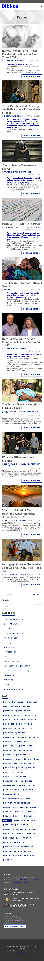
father (28, 750)
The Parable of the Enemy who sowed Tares (24, 899)
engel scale (10, 746)
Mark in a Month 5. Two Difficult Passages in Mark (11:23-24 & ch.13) (18, 513)
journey (9, 790)
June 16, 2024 (35, 415)
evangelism (26, 746)
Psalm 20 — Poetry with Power (21, 223)
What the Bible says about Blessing (18, 458)
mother (8, 803)
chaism (8, 715)
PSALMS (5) (8, 685)
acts (7, 702)
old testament (29, 807)
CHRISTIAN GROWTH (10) (13, 619)
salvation (10, 834)
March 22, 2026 (34, 116)
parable (9, 812)
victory (18, 855)
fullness (9, 759)
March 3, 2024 (35, 520)
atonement (19, 702)
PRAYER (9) (8, 680)
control (9, 733)
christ (8, 720)
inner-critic (11, 785)
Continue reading (32, 76)
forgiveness (24, 755)
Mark (24, 520)
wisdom (8, 860)
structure (21, 842)
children (31, 715)
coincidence (11, 724)
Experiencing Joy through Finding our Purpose (23, 905)
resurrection (11, 829)
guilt (20, 768)
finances (9, 755)
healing (31, 768)
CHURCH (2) (8, 629)
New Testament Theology (15, 411)
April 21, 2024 (35, 468)
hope (21, 772)
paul (32, 812)
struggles (10, 847)
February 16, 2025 (33, 351)
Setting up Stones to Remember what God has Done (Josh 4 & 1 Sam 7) (21, 567)
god (37, 759)
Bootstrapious (20, 951)
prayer (8, 820)
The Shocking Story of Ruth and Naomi (22, 284)
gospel (8, 763)
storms (8, 842)
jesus (24, 785)
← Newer (8, 594)
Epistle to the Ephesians (20, 882)
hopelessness (11, 777)
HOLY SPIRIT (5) (10, 652)
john (33, 785)
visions (30, 855)
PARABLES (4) (9, 675)
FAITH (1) (7, 643)
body (19, 711)
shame (32, 834)
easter (34, 737)
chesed (19, 715)
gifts (28, 759)
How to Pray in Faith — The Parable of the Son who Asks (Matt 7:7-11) (19, 53)
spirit (28, 838)
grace (19, 763)
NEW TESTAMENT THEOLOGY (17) (17, 666)
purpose (9, 825)
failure (8, 750)
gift (20, 759)
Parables (21, 61)
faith (19, 750)
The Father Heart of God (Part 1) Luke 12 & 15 (21, 406)
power (29, 816)
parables (21, 812)
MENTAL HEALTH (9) (11, 661)
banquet (33, 702)
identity (26, 777)
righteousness (29, 829)
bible (27, 706)
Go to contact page (15, 926)
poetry (18, 816)
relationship (23, 825)
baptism (9, 706)
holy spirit (10, 772)
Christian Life (10, 116)
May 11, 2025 (35, 289)
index (29, 781)
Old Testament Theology (30, 227)
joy (19, 790)
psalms (33, 820)
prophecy (20, 820)
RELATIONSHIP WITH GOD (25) (15, 689)
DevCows (22, 953)
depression (10, 737)
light (19, 794)
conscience (26, 728)
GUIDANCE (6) (9, 647)
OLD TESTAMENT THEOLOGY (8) (16, 671)
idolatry (9, 781)
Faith (13, 61)
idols (20, 781)
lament (8, 794)
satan (22, 834)
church (34, 720)
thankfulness (26, 847)
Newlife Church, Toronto (28, 879)
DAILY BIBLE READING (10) (14, 633)
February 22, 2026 (33, 174)
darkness (22, 733)
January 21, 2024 (34, 574)
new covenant (23, 803)
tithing (8, 851)
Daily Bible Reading (12, 520)
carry (29, 711)
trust (19, 851)
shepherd (9, 838)
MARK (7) (7, 657)
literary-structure (14, 798)
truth (29, 851)
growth (30, 763)
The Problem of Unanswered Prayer (20, 166)
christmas (21, 720)
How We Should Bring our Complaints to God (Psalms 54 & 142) (21, 341)
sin (19, 838)
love (30, 798)
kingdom (29, 790)
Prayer (7, 61)
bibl (19, 706)
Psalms (14, 227)
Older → (36, 594)
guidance (9, 768)
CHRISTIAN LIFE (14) (11, 624)
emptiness (10, 742)
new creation (11, 807)
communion (26, 724)
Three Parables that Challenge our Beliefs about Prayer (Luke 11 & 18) (21, 109)
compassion (10, 728)
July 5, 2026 (35, 61)
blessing (9, 711)
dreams (23, 737)
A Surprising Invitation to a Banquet (23, 893)
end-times (24, 742)
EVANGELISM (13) (10, 638)
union (8, 855)
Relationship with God (21, 172)
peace (8, 816)
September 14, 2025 (33, 230)
